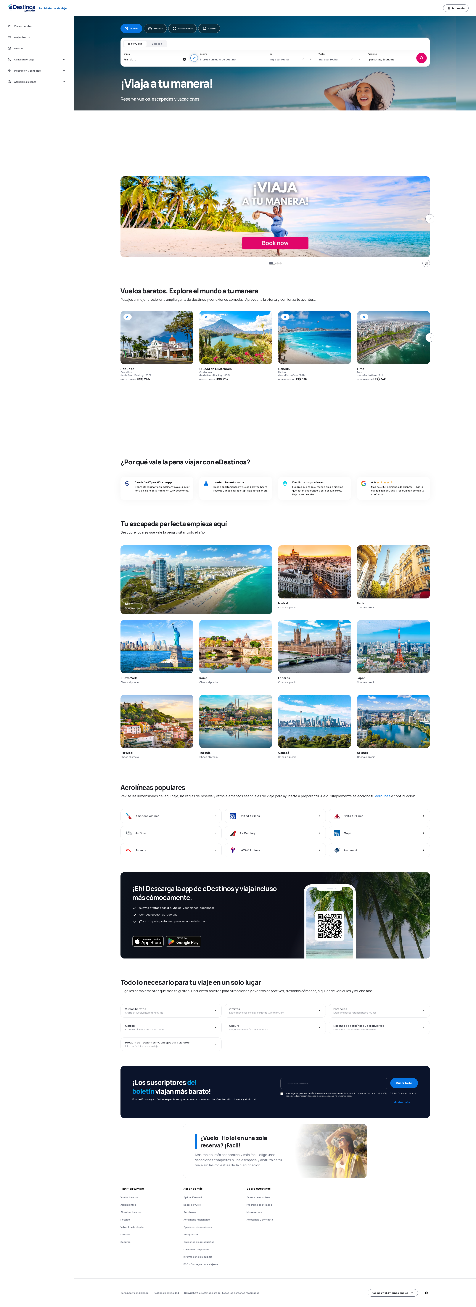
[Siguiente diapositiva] (429, 218)
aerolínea (382, 796)
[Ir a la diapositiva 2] (275, 263)
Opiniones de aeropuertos (199, 1242)
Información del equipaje (198, 1256)
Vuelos (134, 28)
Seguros (125, 1242)
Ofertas (125, 1234)
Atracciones (185, 28)
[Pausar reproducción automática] (426, 263)
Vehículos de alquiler (132, 1227)
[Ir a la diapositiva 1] (270, 263)
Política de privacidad (166, 1293)
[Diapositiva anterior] (120, 218)
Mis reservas (254, 1212)
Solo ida (157, 43)
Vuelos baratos (129, 1197)
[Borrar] (184, 59)
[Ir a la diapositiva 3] (280, 263)
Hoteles (158, 28)
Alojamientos (128, 1204)
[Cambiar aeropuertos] (194, 58)
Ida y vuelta (135, 43)
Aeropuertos (191, 1234)
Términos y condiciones (134, 1293)
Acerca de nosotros (258, 1197)
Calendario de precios (196, 1249)
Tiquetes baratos (130, 1212)
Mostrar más (402, 1102)
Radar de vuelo (192, 1204)
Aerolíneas (190, 1212)
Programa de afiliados (259, 1204)
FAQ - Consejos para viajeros (201, 1264)
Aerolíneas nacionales (197, 1219)
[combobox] (152, 59)
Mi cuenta (458, 8)
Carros (212, 28)
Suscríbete (404, 1083)
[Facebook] (426, 1293)
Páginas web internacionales (390, 1293)
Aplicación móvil (193, 1197)
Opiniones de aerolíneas (198, 1227)
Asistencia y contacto (260, 1219)
